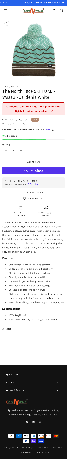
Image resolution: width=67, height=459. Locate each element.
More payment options (33, 192)
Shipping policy (27, 452)
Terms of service (42, 452)
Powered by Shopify (27, 447)
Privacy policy (43, 448)
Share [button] (8, 328)
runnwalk (14, 447)
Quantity (6, 144)
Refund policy (57, 448)
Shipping (5, 124)
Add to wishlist (35, 198)
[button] (5, 10)
